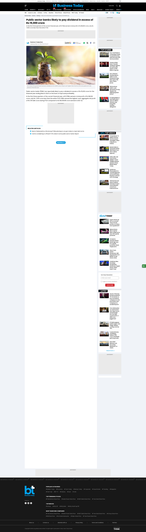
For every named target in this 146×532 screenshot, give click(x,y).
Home (26, 9)
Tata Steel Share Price (99, 499)
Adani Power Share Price (69, 499)
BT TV (48, 9)
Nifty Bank (63, 506)
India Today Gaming (68, 1)
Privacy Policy (79, 522)
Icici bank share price (63, 516)
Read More (60, 142)
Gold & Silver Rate (78, 9)
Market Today (50, 489)
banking (38, 15)
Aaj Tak (103, 1)
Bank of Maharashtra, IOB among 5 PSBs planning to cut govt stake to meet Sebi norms (58, 131)
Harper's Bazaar (85, 1)
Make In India (67, 9)
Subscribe (111, 5)
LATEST (104, 291)
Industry (99, 9)
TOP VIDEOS (110, 133)
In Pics (45, 12)
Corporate (87, 489)
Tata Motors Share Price (53, 499)
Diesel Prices (66, 12)
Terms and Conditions (97, 522)
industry (33, 15)
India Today (54, 1)
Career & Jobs (32, 12)
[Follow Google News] (77, 43)
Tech (92, 9)
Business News (28, 15)
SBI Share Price (51, 516)
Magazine (41, 9)
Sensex (49, 506)
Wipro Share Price (76, 516)
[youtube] (28, 503)
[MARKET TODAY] (106, 216)
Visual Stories (96, 489)
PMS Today (75, 12)
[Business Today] (68, 5)
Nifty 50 (56, 506)
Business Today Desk (36, 42)
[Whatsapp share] (84, 43)
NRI (25, 12)
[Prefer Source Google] (68, 43)
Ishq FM (98, 1)
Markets (32, 9)
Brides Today (92, 1)
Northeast (60, 1)
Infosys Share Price (113, 513)
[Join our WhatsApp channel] (143, 267)
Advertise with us (62, 522)
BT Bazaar (48, 1)
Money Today (109, 9)
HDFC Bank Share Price (84, 499)
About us (31, 522)
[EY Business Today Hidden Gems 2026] (118, 12)
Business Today (41, 1)
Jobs (75, 492)
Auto (69, 492)
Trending (105, 489)
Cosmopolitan (77, 1)
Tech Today (68, 489)
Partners (114, 522)
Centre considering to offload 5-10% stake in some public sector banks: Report (55, 134)
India (87, 9)
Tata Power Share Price (90, 516)
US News (40, 12)
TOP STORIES (106, 50)
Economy (59, 489)
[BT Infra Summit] (112, 12)
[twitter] (31, 503)
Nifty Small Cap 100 (74, 506)
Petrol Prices (58, 12)
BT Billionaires (57, 9)
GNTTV (107, 1)
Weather (51, 12)
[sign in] (119, 5)
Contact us (46, 522)
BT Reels (81, 12)
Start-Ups (49, 492)
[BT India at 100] (107, 12)
